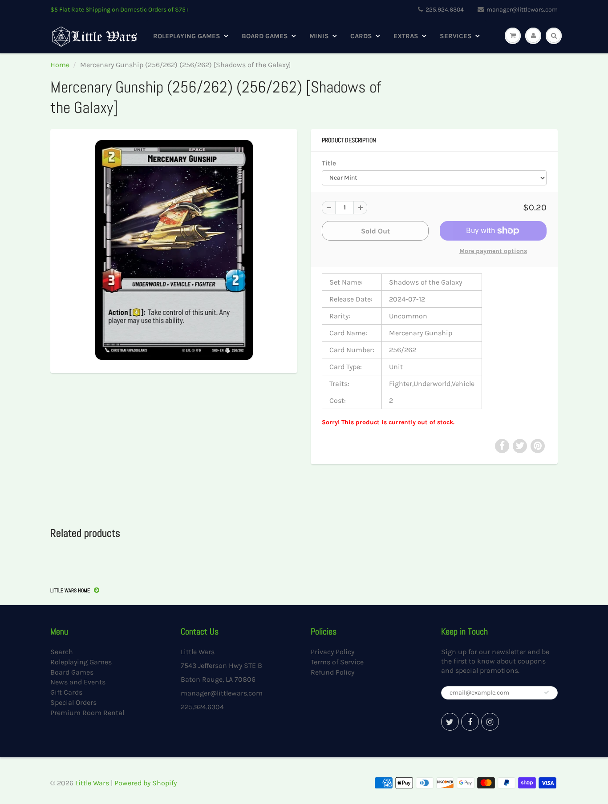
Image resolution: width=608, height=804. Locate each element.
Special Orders (73, 702)
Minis (319, 36)
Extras (405, 36)
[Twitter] (450, 722)
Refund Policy (332, 672)
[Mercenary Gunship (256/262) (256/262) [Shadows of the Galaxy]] (174, 250)
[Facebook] (470, 722)
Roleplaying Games (186, 36)
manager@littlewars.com (522, 9)
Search (61, 651)
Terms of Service (337, 662)
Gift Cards (66, 692)
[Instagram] (490, 722)
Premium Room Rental (87, 712)
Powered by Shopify (145, 783)
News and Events (77, 682)
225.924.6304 (445, 9)
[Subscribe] (546, 692)
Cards (361, 36)
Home (59, 64)
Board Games (265, 36)
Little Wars (92, 783)
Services (456, 36)
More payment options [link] (493, 251)
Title (329, 163)
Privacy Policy (332, 651)
